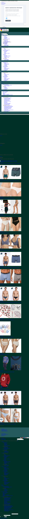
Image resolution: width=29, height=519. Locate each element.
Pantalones (4, 493)
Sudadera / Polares (6, 68)
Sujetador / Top (6, 63)
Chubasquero (6, 69)
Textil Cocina (6, 88)
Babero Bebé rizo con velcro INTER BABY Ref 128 (7, 337)
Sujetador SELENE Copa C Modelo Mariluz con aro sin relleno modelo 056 (10, 163)
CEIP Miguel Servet (6, 104)
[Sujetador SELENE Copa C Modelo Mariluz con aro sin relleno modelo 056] (8, 161)
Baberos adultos (6, 465)
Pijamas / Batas (6, 79)
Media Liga (5, 443)
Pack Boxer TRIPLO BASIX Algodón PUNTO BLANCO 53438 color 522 (9, 406)
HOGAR (2, 83)
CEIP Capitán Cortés (7, 100)
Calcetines (5, 44)
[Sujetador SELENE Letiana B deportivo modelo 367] (10, 248)
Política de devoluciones (4, 434)
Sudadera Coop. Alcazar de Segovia (5, 389)
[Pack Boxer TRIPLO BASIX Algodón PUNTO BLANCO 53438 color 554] (10, 178)
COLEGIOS (2, 496)
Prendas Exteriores (5, 66)
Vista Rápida (1, 179)
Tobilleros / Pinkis (6, 57)
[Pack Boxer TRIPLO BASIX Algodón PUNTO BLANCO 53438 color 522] (10, 404)
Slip (4, 48)
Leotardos (5, 65)
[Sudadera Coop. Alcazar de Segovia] (5, 387)
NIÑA (2, 466)
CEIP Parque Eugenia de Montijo (8, 106)
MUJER (2, 34)
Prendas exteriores (5, 42)
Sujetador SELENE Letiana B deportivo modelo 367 (7, 250)
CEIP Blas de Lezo (6, 499)
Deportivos (5, 56)
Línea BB (5, 89)
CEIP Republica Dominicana (8, 107)
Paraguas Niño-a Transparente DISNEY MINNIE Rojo (7, 319)
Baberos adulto (6, 45)
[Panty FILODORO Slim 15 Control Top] (10, 213)
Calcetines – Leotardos (6, 94)
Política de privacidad (4, 429)
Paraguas (5, 70)
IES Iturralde (5, 102)
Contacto (2, 2)
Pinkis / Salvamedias (7, 445)
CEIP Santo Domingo (7, 110)
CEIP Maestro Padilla (7, 503)
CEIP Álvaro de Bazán (7, 98)
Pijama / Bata (6, 473)
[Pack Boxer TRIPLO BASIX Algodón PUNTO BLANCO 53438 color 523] (10, 265)
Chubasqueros (6, 483)
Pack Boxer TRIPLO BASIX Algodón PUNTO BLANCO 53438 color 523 (9, 267)
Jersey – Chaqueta (5, 91)
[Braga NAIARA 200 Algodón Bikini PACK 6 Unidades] (10, 196)
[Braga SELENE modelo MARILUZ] (10, 352)
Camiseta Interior (6, 64)
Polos (5, 52)
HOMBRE (2, 46)
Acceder (5, 516)
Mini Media (5, 37)
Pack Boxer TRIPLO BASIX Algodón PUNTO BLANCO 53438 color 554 (9, 180)
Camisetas (5, 51)
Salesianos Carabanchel (7, 108)
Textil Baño (5, 489)
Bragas (5, 467)
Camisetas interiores (7, 41)
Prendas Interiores (5, 62)
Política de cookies (4, 430)
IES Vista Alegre (6, 111)
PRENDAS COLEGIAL (4, 90)
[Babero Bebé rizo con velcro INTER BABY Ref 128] (5, 335)
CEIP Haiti (5, 501)
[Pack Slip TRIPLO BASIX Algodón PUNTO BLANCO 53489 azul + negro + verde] (10, 300)
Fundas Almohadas (6, 487)
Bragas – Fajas (6, 447)
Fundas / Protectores (6, 84)
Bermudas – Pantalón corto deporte (8, 495)
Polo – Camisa (5, 92)
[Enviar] (1, 35)
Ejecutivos (5, 55)
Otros (5, 459)
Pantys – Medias (5, 35)
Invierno (5, 463)
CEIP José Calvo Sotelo (7, 103)
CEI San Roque (6, 109)
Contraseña (2, 515)
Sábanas (5, 87)
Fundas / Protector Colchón (8, 85)
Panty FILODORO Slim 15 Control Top (5, 215)
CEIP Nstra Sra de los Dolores (8, 505)
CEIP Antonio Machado (7, 99)
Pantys (5, 36)
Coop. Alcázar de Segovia (7, 497)
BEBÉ (2, 81)
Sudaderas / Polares (7, 53)
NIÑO (2, 71)
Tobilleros (5, 38)
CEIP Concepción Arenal (7, 101)
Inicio (2, 32)
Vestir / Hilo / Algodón (7, 461)
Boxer (5, 49)
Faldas (4, 93)
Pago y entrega (3, 3)
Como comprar (3, 433)
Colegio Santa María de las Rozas (8, 509)
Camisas (5, 457)
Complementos (6, 59)
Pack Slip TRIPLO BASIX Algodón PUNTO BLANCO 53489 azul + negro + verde (10, 302)
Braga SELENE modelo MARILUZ (4, 354)
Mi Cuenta (2, 435)
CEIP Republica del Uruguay (8, 507)
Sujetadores (6, 40)
